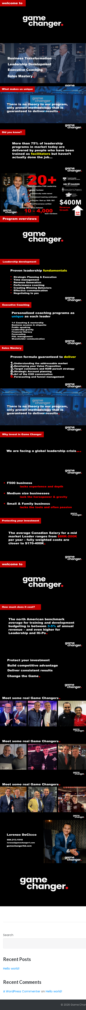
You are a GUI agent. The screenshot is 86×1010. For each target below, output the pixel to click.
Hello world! (11, 968)
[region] (43, 237)
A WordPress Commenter (21, 991)
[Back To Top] (76, 1000)
